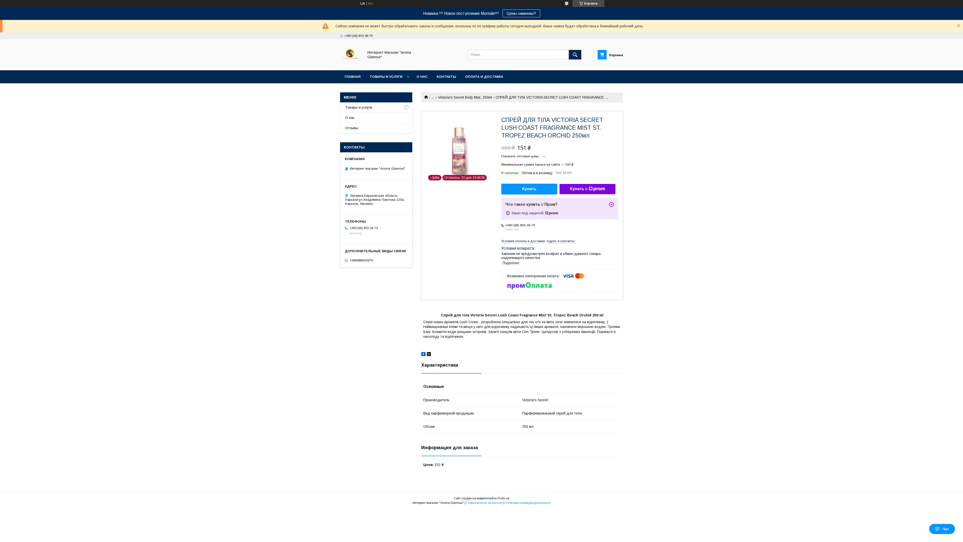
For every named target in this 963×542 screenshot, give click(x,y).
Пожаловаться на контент (484, 503)
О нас (422, 77)
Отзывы (351, 128)
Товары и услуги (386, 77)
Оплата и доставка (484, 77)
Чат (946, 529)
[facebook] (423, 355)
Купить (529, 189)
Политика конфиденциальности (527, 503)
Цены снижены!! (521, 13)
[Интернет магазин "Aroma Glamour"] (350, 64)
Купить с (579, 189)
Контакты (446, 77)
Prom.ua (503, 498)
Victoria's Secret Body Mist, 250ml (465, 97)
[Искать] (575, 54)
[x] (429, 355)
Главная (353, 77)
